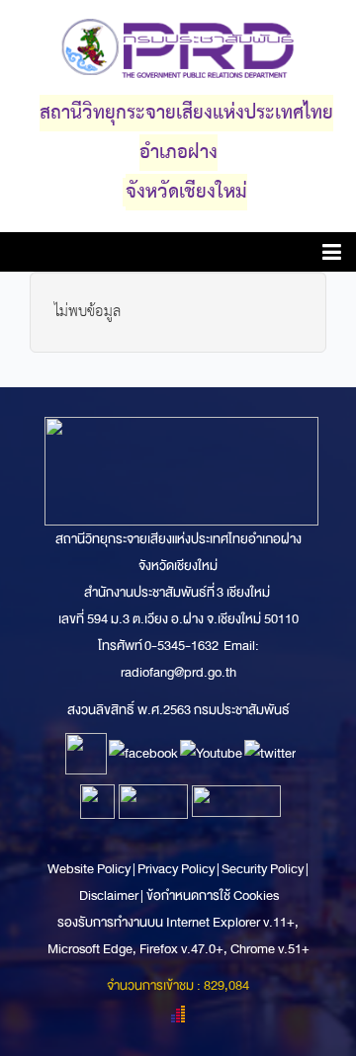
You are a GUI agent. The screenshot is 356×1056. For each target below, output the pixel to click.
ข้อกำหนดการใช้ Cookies (212, 895)
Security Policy (263, 868)
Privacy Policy (176, 868)
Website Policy (90, 868)
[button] (331, 255)
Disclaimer (109, 895)
